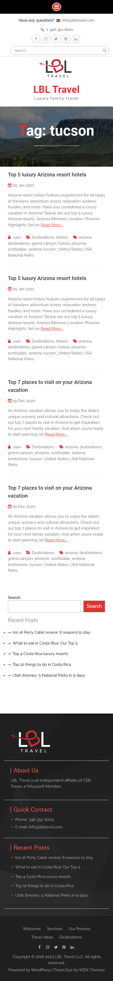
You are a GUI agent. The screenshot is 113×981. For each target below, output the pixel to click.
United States (70, 249)
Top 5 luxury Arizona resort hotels (47, 174)
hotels (64, 243)
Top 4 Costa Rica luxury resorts (40, 653)
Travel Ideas (42, 937)
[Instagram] (46, 39)
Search (14, 597)
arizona (85, 237)
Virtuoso (33, 786)
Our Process (79, 928)
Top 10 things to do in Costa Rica (42, 664)
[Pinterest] (65, 39)
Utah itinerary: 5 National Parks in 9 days (49, 675)
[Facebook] (36, 39)
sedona (35, 249)
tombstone (18, 458)
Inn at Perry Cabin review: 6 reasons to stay (51, 632)
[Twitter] (56, 39)
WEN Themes (92, 970)
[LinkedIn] (75, 39)
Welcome (32, 928)
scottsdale (17, 249)
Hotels (62, 237)
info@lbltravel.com (78, 20)
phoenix (78, 243)
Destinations (43, 237)
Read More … (52, 225)
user (17, 237)
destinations (19, 243)
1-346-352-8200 (60, 29)
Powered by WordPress (29, 970)
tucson (50, 249)
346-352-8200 (41, 819)
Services (54, 928)
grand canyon (44, 243)
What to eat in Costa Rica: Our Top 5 (45, 643)
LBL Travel (56, 89)
